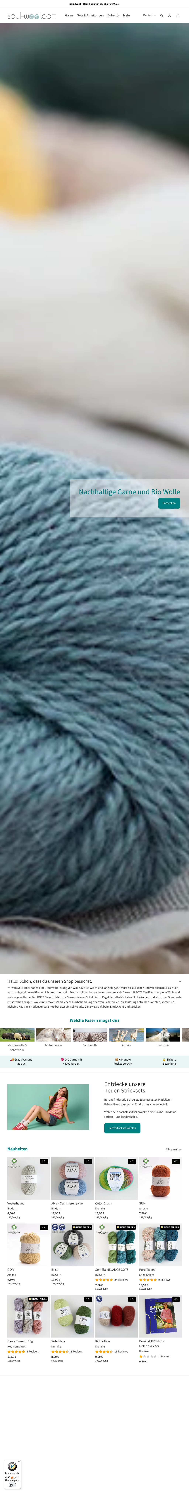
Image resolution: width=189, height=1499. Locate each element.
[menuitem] (126, 15)
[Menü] (18, 1462)
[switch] (12, 1485)
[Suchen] (162, 15)
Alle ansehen (174, 1149)
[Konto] (169, 15)
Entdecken (169, 503)
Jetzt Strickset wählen (122, 1128)
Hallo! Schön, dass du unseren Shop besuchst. (49, 981)
